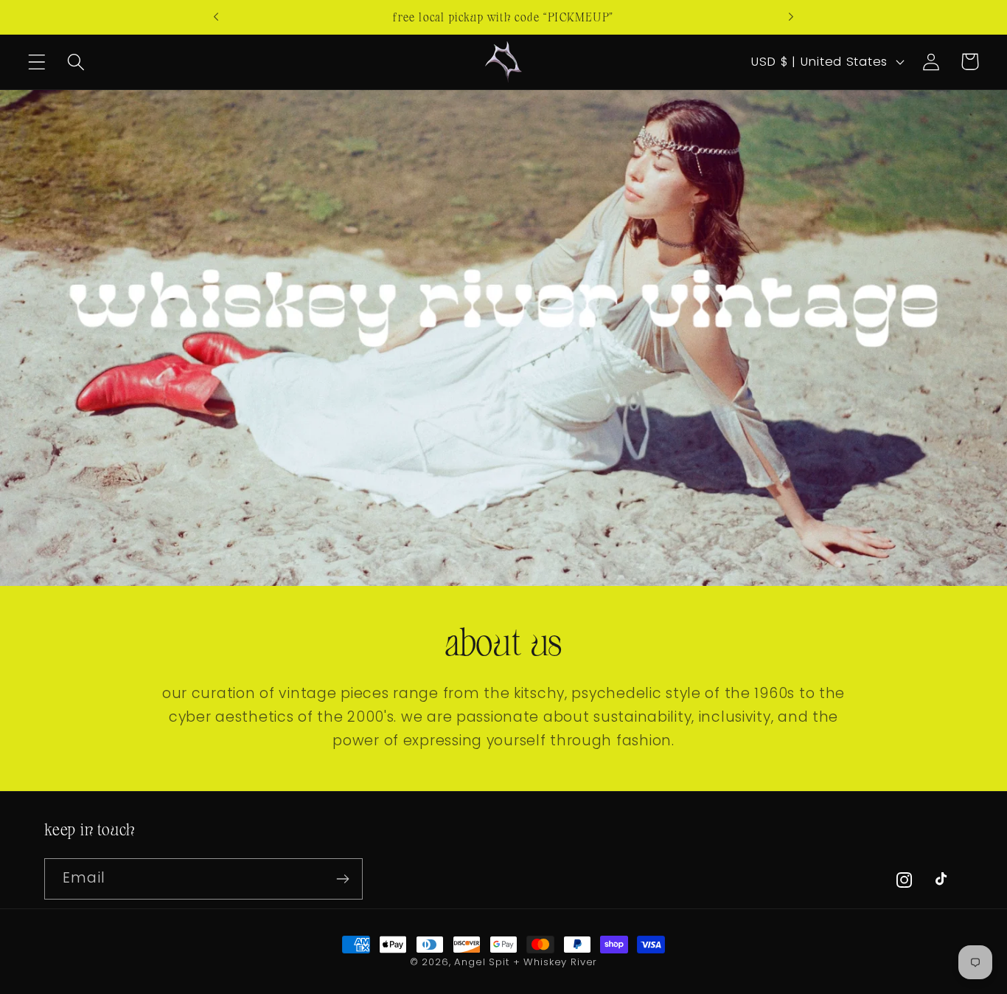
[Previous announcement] (216, 17)
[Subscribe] (342, 879)
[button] (37, 61)
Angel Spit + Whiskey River (525, 962)
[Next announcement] (791, 17)
